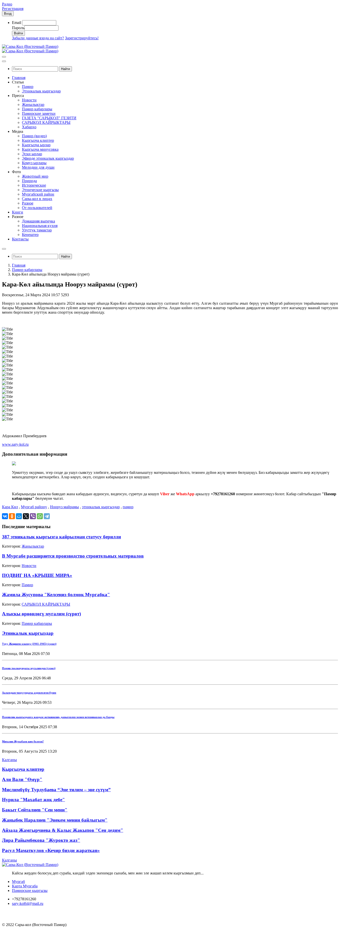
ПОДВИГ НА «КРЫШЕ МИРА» (37, 575)
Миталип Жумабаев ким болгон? (23, 741)
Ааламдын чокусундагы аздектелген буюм (29, 692)
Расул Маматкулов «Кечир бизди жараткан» (51, 850)
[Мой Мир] (19, 516)
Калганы (9, 760)
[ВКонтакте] (5, 516)
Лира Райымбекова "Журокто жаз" (41, 840)
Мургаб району (34, 507)
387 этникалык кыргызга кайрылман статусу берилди (61, 536)
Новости (29, 566)
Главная (18, 265)
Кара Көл (10, 507)
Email (16, 22)
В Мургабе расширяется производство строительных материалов (73, 556)
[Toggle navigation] (4, 57)
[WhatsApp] (40, 516)
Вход (8, 13)
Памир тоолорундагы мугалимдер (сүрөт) (29, 668)
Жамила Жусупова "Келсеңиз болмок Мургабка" (56, 594)
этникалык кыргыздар (101, 507)
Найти (65, 69)
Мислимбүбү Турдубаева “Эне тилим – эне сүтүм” (56, 789)
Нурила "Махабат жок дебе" (33, 799)
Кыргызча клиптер (23, 769)
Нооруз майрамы (64, 507)
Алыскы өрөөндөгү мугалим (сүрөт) (41, 613)
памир (128, 507)
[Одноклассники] (12, 516)
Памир (27, 585)
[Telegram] (47, 516)
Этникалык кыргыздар (28, 633)
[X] (26, 516)
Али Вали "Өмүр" (22, 779)
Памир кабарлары (27, 270)
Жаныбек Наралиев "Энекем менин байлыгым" (55, 820)
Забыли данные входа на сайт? (38, 38)
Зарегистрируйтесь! (82, 38)
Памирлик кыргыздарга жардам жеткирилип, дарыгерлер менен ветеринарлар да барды (58, 717)
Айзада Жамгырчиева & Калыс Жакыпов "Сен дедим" (62, 830)
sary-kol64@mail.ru (27, 903)
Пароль (18, 28)
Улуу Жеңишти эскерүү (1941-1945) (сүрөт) (29, 643)
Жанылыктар (33, 546)
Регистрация (12, 8)
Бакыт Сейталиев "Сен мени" (34, 809)
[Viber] (33, 516)
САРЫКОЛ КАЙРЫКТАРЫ (46, 604)
